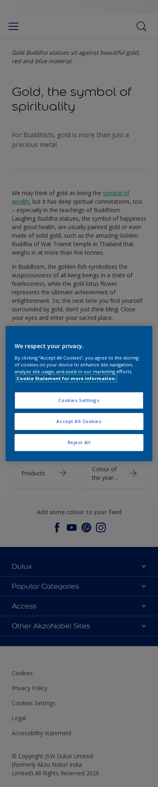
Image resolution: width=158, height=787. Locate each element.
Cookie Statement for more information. (66, 378)
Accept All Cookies (78, 421)
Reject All (79, 442)
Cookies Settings (78, 400)
